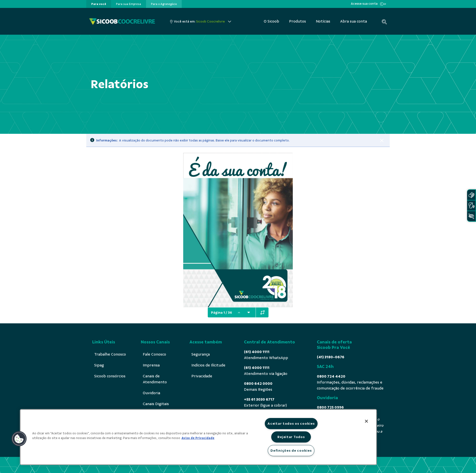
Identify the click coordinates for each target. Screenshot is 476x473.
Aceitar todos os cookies (291, 423)
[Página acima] (239, 312)
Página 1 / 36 (221, 312)
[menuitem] (98, 4)
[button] (19, 439)
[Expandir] (263, 312)
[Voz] (471, 205)
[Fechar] (382, 140)
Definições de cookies (291, 450)
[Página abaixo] (249, 312)
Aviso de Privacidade (197, 438)
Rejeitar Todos (291, 437)
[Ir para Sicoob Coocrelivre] (122, 21)
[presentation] (98, 4)
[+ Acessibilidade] (471, 216)
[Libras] (471, 195)
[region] (198, 437)
